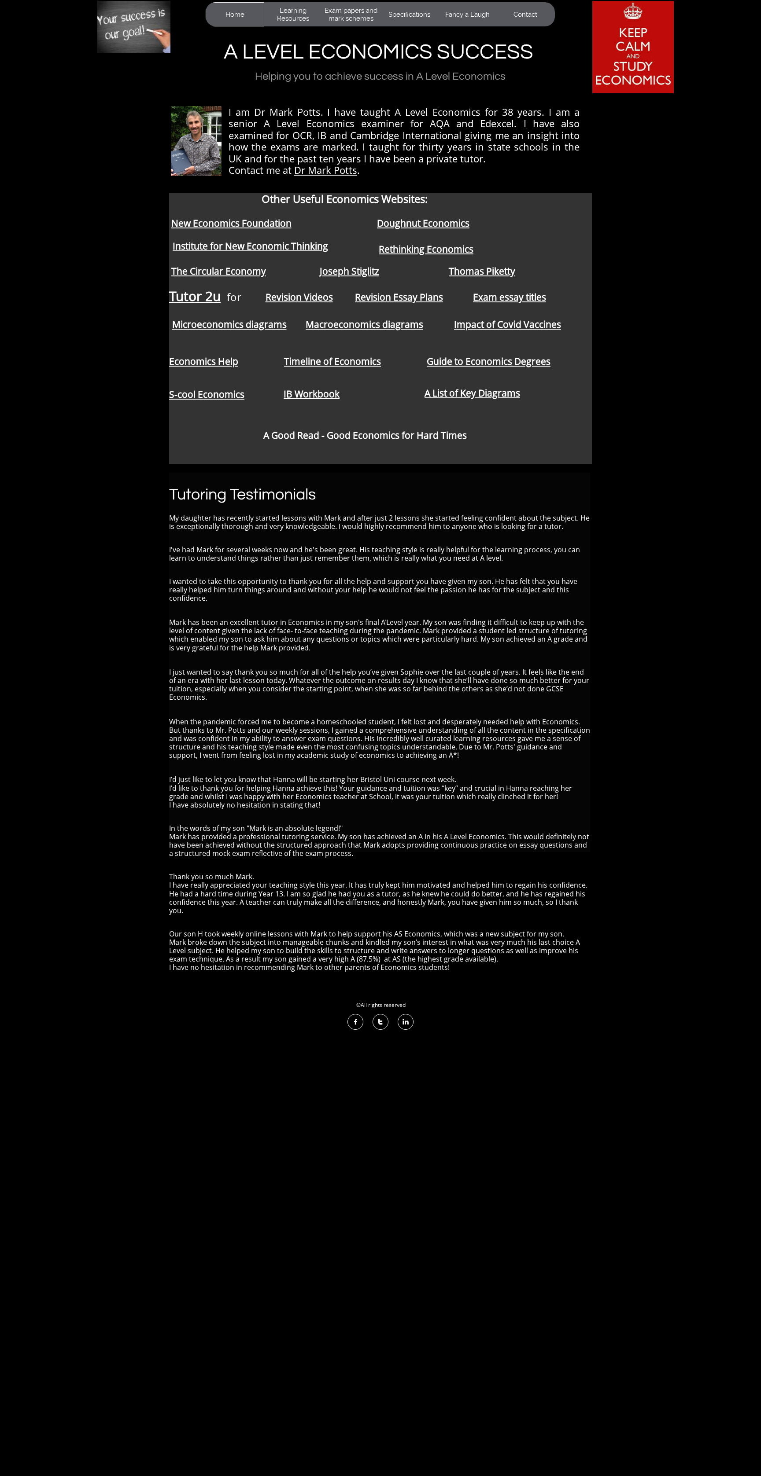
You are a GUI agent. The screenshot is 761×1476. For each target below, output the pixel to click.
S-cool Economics (206, 394)
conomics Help (206, 361)
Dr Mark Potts (325, 169)
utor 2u (198, 296)
